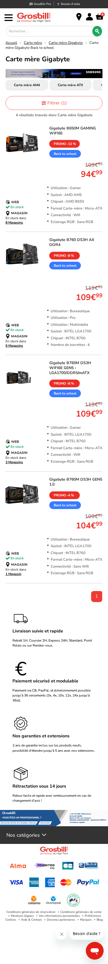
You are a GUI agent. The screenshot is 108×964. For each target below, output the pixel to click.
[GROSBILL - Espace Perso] (89, 17)
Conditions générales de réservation (30, 912)
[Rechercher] (97, 31)
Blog (100, 920)
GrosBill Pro (42, 4)
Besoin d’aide (70, 4)
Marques (86, 920)
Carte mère (33, 42)
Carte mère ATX (70, 85)
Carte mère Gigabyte (66, 42)
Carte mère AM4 (27, 85)
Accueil (11, 42)
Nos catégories (23, 835)
